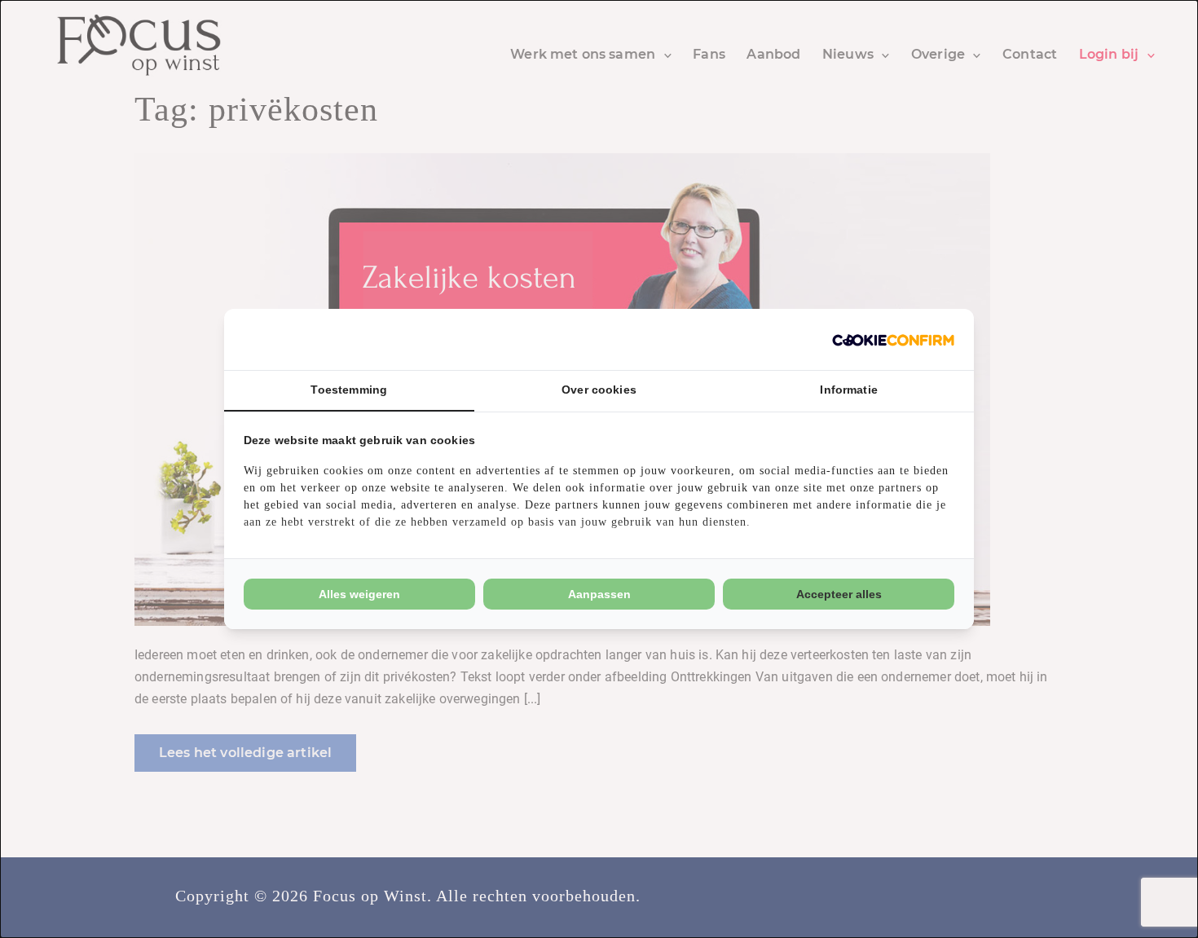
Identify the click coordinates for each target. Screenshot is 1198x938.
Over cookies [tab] (599, 389)
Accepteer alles (839, 594)
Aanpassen (599, 594)
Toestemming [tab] (349, 389)
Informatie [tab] (849, 389)
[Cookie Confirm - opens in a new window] (893, 339)
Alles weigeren (359, 594)
